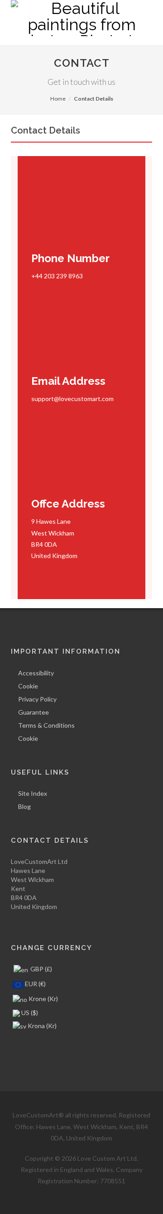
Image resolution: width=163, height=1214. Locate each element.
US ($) (29, 1012)
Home (58, 98)
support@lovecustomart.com (72, 398)
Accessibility (36, 673)
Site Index (32, 793)
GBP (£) (40, 969)
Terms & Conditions (46, 725)
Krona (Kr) (41, 1025)
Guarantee (33, 712)
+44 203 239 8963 (57, 276)
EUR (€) (35, 984)
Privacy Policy (37, 699)
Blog (24, 806)
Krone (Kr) (42, 998)
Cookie (28, 686)
